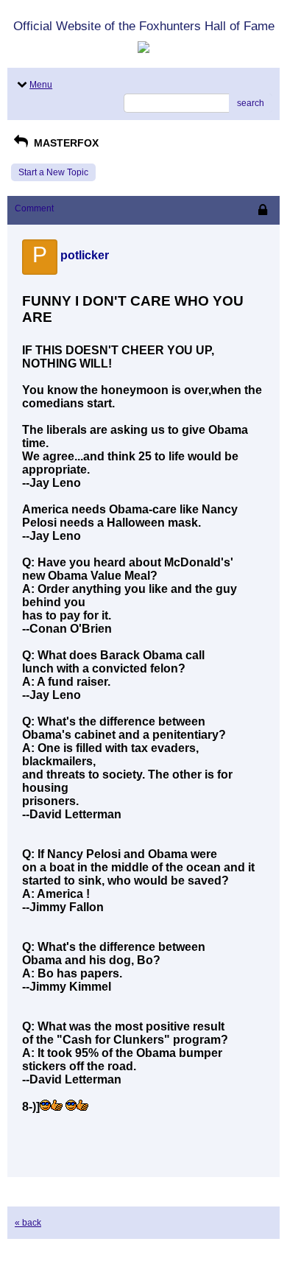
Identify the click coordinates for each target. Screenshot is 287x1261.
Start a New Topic (53, 172)
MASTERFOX (65, 143)
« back (28, 1223)
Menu (40, 85)
